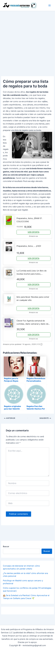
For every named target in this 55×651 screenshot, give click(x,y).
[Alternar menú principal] (49, 5)
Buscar (6, 546)
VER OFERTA (33, 232)
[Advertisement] (27, 39)
